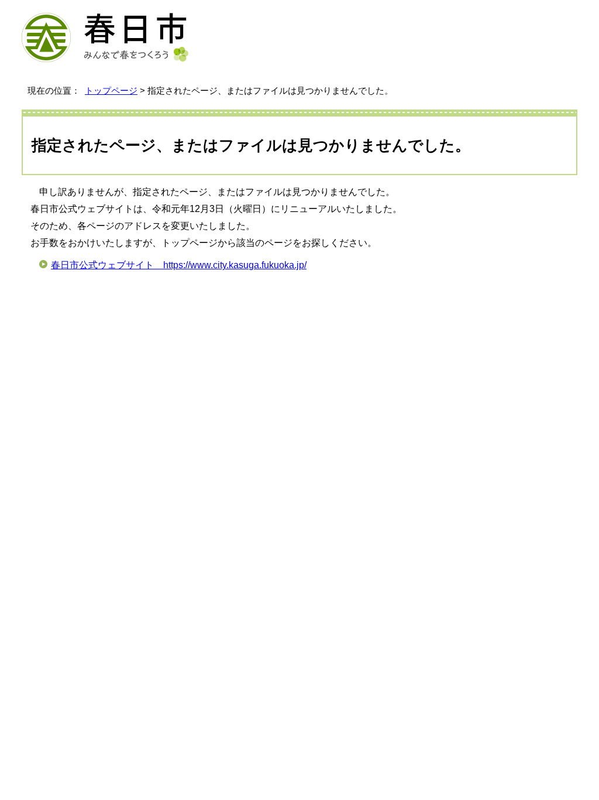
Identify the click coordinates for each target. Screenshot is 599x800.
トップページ (111, 90)
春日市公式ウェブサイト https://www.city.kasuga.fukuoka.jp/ (179, 265)
